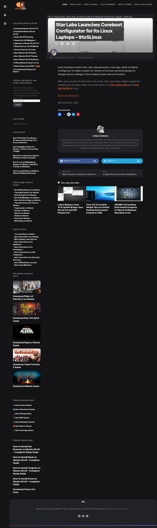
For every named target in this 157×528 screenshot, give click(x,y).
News (65, 4)
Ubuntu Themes (125, 4)
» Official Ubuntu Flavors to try (26, 63)
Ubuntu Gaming (91, 4)
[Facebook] (5, 6)
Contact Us (49, 509)
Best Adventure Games (25, 409)
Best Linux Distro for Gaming (26, 237)
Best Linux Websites (22, 265)
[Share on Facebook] (62, 44)
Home (50, 17)
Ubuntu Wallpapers (143, 4)
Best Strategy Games (24, 430)
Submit (17, 105)
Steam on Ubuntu (21, 216)
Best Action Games (23, 405)
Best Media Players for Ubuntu (27, 190)
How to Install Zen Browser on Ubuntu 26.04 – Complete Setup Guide (26, 449)
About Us (39, 509)
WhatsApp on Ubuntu (23, 221)
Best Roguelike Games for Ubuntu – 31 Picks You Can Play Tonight (25, 149)
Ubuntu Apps (75, 4)
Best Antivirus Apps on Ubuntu (27, 200)
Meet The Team (61, 509)
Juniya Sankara (87, 58)
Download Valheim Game (26, 386)
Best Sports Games (23, 426)
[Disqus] (100, 248)
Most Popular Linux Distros (25, 239)
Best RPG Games (22, 418)
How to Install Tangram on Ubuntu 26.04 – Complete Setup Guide (26, 471)
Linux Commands (108, 4)
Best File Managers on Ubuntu (26, 198)
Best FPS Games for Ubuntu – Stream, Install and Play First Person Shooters (25, 140)
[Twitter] (5, 15)
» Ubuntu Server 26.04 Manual (25, 46)
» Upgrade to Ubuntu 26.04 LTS (26, 43)
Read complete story (68, 95)
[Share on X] (57, 44)
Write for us (88, 509)
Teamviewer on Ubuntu (24, 208)
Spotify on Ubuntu (22, 213)
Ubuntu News (59, 17)
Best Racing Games (23, 414)
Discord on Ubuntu (22, 218)
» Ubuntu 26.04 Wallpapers (24, 40)
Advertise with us (75, 509)
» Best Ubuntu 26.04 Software (26, 59)
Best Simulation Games (25, 422)
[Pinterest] (5, 23)
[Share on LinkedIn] (73, 44)
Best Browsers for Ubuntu (25, 195)
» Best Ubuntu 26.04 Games (24, 53)
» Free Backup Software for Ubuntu (24, 70)
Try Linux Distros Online (24, 234)
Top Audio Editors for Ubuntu (26, 192)
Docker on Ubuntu (21, 210)
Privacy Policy (99, 509)
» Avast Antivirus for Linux (24, 50)
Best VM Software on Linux (25, 262)
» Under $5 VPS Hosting (23, 37)
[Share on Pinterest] (67, 44)
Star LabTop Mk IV (120, 85)
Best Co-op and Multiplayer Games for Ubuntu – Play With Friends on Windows (25, 164)
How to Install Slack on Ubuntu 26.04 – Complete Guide (26, 460)
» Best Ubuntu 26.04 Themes (25, 56)
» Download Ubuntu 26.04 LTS (25, 28)
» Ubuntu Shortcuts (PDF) (26, 66)
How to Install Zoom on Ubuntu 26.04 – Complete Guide (26, 481)
